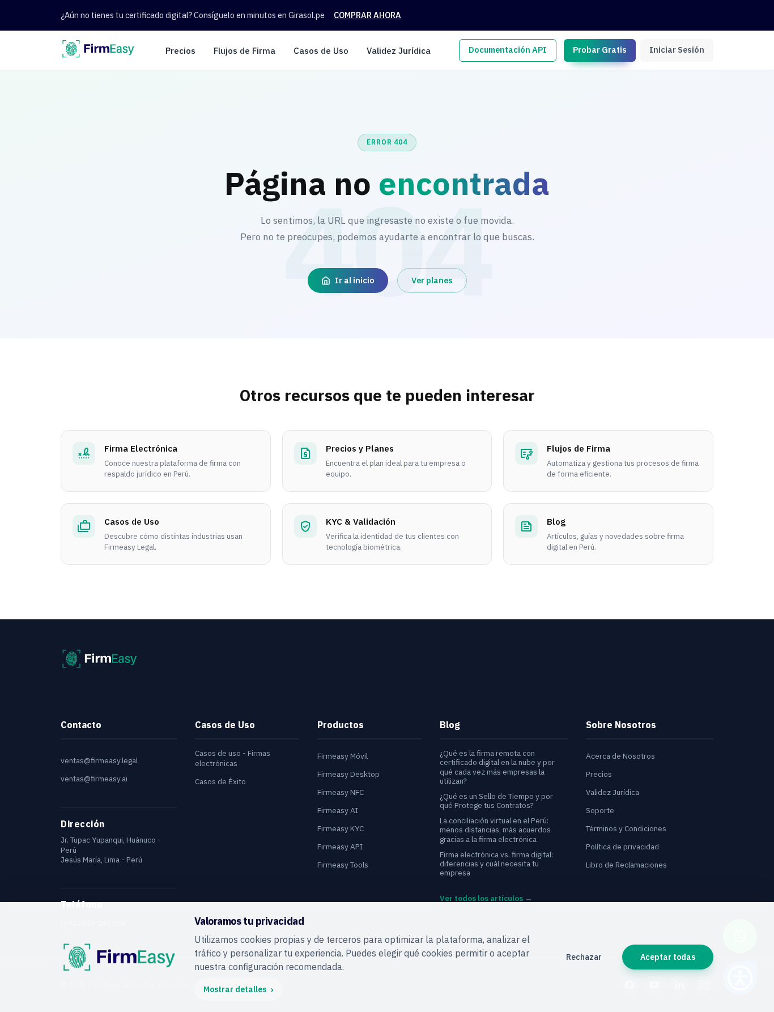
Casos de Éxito (220, 781)
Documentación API (508, 49)
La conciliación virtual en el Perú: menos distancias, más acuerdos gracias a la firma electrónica (495, 830)
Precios (180, 50)
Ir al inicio (355, 280)
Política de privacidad (622, 847)
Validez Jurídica (399, 50)
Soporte (600, 810)
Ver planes (432, 280)
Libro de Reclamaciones (626, 865)
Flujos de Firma (244, 50)
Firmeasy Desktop (348, 774)
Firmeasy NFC (340, 792)
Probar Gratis (600, 49)
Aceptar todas (667, 957)
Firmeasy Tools (342, 865)
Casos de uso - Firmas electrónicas (232, 758)
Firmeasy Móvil (342, 756)
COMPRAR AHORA (367, 15)
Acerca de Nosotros (620, 756)
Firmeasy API (340, 847)
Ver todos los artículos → (486, 898)
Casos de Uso (321, 50)
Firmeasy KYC (340, 829)
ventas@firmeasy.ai (94, 779)
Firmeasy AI (337, 810)
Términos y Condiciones (626, 829)
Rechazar (584, 957)
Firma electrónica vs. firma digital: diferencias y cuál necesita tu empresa (496, 864)
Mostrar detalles (238, 989)
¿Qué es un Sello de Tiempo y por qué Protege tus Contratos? (496, 801)
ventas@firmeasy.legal (99, 761)
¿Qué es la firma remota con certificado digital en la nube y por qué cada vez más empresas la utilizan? (497, 767)
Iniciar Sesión (676, 49)
